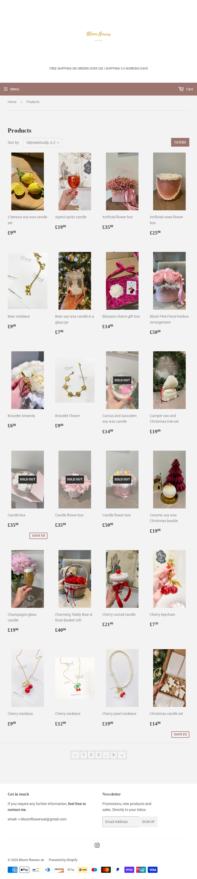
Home (12, 102)
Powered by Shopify (63, 860)
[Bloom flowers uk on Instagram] (97, 846)
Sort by (13, 142)
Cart (189, 89)
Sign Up (148, 822)
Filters (180, 142)
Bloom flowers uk (31, 860)
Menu (14, 89)
